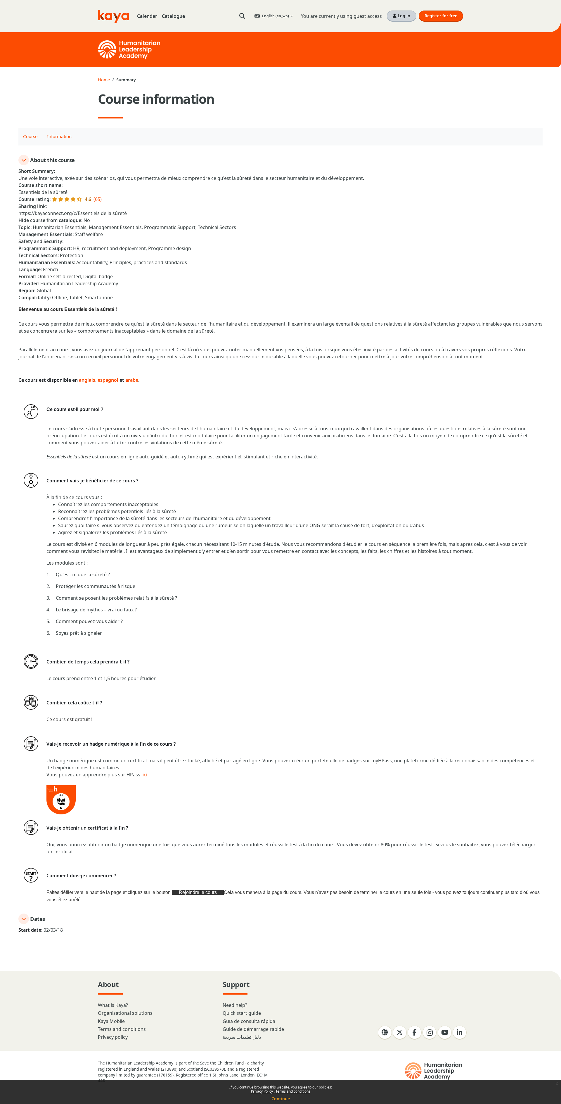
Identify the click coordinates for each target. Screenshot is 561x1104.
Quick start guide (242, 1013)
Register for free (441, 15)
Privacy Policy (262, 1091)
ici (145, 774)
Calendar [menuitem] (147, 16)
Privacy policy (113, 1037)
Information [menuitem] (59, 136)
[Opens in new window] (434, 1071)
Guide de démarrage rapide (253, 1029)
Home (104, 79)
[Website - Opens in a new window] (385, 1033)
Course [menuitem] (30, 136)
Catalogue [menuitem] (173, 16)
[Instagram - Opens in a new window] (430, 1033)
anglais (87, 380)
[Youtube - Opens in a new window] (445, 1033)
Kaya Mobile (111, 1021)
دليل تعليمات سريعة (242, 1037)
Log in (403, 15)
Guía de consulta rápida (249, 1021)
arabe (131, 380)
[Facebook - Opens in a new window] (415, 1033)
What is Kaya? (113, 1005)
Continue (280, 1098)
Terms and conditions (293, 1091)
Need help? (235, 1005)
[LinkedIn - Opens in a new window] (460, 1033)
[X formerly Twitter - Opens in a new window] (400, 1033)
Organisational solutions (125, 1013)
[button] (242, 16)
